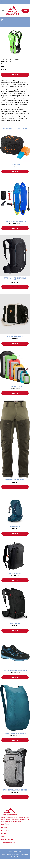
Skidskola (4, 827)
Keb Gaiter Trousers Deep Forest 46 (15, 480)
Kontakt (9, 854)
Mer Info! (15, 74)
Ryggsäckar (17, 59)
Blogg (3, 836)
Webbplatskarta (15, 856)
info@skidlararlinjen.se (23, 2)
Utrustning (11, 59)
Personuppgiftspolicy (22, 854)
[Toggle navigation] (3, 10)
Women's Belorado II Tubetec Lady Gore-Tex (15, 670)
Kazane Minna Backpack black (15, 336)
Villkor (13, 854)
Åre (3, 2)
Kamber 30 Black (15, 624)
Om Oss (4, 833)
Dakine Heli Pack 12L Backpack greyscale (15, 790)
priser (25, 10)
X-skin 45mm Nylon (15, 164)
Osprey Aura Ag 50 (15, 526)
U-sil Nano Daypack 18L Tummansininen (15, 733)
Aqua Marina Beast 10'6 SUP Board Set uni (15, 221)
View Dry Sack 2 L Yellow (15, 386)
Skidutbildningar (6, 830)
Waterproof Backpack (15, 573)
